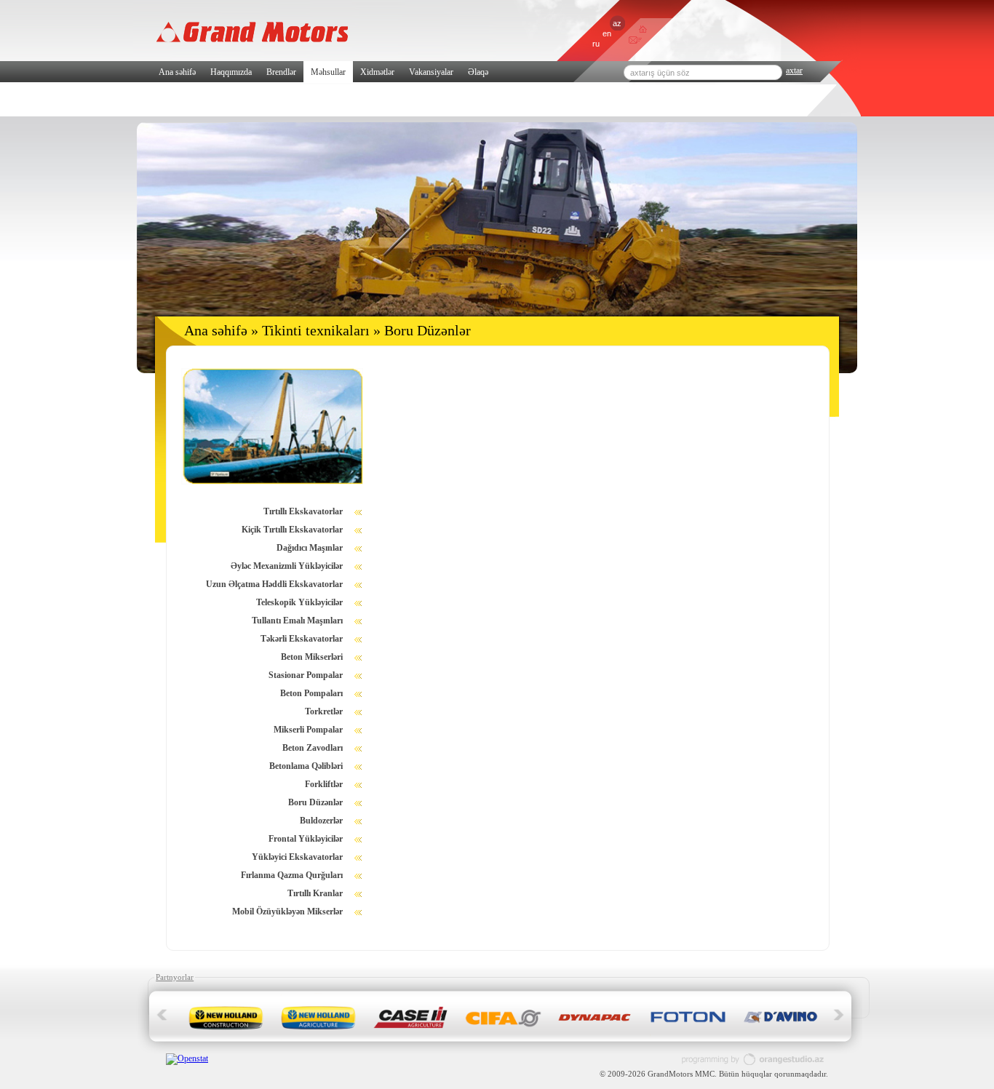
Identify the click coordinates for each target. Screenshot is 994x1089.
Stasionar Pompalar (306, 675)
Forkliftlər (324, 784)
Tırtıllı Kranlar (315, 893)
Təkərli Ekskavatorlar (302, 639)
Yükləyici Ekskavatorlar (297, 857)
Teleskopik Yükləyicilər (299, 602)
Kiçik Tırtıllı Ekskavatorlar (292, 529)
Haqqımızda (231, 72)
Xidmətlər (377, 72)
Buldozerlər (321, 820)
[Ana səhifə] (643, 30)
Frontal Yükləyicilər (306, 839)
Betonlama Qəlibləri (306, 766)
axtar (794, 70)
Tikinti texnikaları (316, 330)
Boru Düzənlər (315, 802)
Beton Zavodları (312, 748)
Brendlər (281, 72)
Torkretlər (324, 711)
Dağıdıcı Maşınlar (310, 548)
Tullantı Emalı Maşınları (297, 620)
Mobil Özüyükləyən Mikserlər (287, 911)
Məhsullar (328, 72)
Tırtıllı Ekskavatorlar (303, 511)
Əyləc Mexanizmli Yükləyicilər (287, 566)
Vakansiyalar (431, 72)
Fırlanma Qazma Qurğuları (292, 875)
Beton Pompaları (311, 693)
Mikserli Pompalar (308, 730)
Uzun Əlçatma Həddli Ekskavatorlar (274, 584)
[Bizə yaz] (633, 41)
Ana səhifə (177, 72)
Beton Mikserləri (312, 657)
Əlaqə (478, 72)
